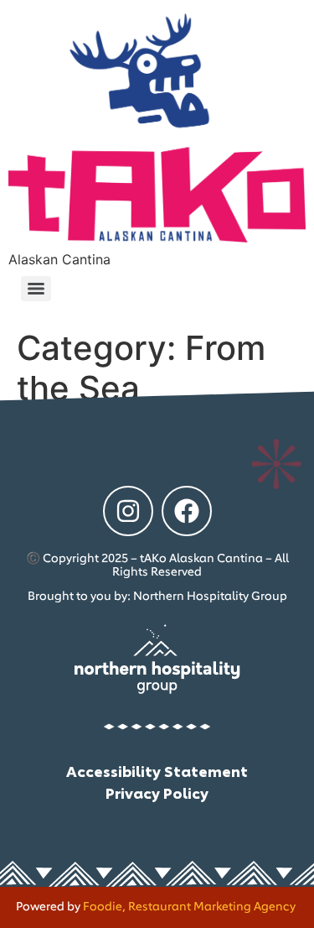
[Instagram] (128, 511)
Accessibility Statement (157, 770)
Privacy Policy (157, 792)
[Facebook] (187, 511)
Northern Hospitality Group (210, 596)
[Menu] (36, 288)
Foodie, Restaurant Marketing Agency (189, 907)
